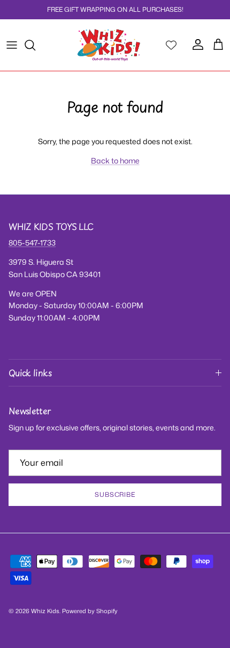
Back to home (115, 160)
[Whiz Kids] (109, 45)
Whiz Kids (45, 611)
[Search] (35, 45)
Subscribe (115, 494)
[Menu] (12, 45)
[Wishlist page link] (171, 45)
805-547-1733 (32, 242)
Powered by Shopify (90, 611)
